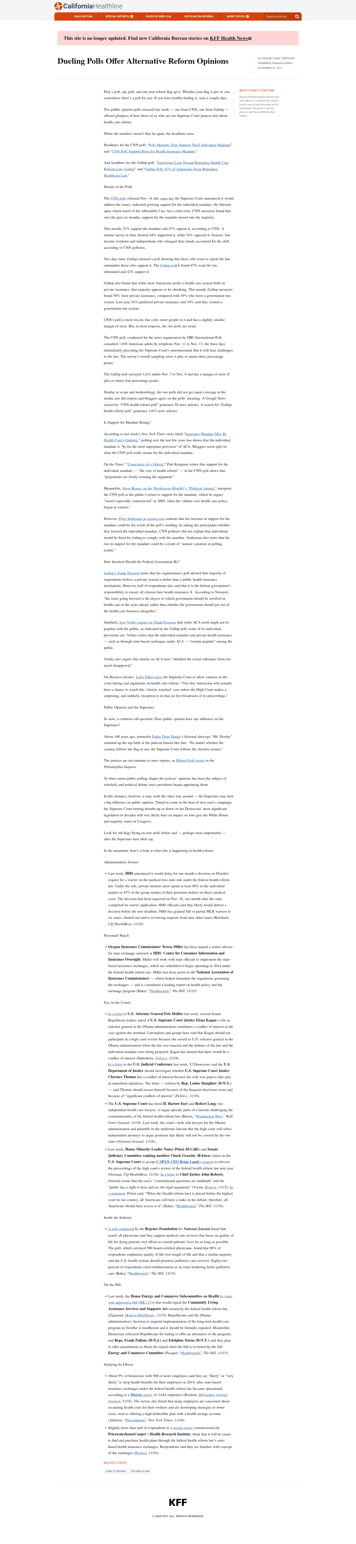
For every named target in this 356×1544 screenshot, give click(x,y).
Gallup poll (168, 265)
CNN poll (118, 198)
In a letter (115, 1013)
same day (167, 198)
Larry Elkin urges (149, 676)
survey (141, 1394)
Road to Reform (115, 1471)
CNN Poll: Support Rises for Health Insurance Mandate (153, 151)
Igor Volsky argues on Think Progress (147, 622)
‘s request (185, 1161)
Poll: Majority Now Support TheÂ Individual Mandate (190, 144)
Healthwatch (159, 990)
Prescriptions (135, 1419)
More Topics (236, 16)
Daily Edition (83, 16)
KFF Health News (229, 37)
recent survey (183, 1427)
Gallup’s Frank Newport (122, 572)
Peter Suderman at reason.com (141, 518)
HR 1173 (146, 1302)
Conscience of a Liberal (145, 464)
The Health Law (140, 1471)
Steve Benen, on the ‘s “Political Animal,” (169, 488)
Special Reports (117, 16)
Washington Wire (209, 1116)
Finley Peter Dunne (166, 736)
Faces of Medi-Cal (159, 16)
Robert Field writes (190, 760)
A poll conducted (121, 1228)
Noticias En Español (199, 16)
